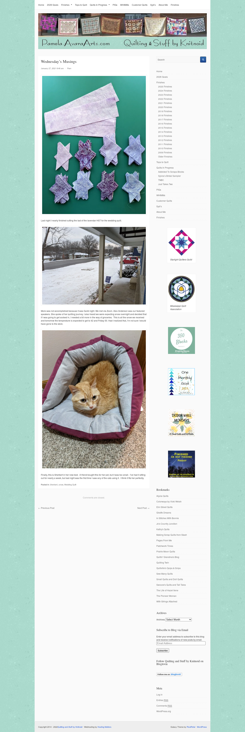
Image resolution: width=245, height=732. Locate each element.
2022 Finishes (165, 98)
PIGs (115, 4)
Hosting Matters (104, 726)
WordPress (202, 726)
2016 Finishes (165, 123)
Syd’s (153, 4)
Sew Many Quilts (164, 573)
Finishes (65, 4)
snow (61, 484)
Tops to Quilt (81, 4)
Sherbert (54, 484)
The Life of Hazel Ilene (167, 590)
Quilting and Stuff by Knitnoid (70, 726)
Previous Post (46, 507)
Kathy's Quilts (162, 529)
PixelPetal (191, 726)
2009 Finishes (165, 152)
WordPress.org (163, 711)
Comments (164, 705)
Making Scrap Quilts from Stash (171, 534)
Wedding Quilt (70, 484)
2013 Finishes (165, 135)
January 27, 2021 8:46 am (52, 68)
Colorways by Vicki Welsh (169, 501)
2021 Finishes (165, 102)
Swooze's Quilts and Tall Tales (171, 584)
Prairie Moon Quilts (165, 551)
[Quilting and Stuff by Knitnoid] (122, 48)
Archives (160, 619)
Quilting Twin (162, 562)
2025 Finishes (165, 86)
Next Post (143, 507)
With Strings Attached (166, 601)
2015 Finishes (165, 127)
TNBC (161, 179)
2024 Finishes (165, 90)
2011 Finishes (165, 144)
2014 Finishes (165, 131)
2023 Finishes (165, 94)
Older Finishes (165, 156)
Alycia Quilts (162, 495)
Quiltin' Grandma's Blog (167, 556)
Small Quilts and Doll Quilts (169, 579)
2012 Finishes (165, 139)
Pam (69, 68)
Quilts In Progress (98, 4)
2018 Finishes (165, 115)
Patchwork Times (164, 545)
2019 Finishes (165, 111)
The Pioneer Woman (166, 595)
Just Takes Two (165, 184)
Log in (159, 694)
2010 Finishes (165, 148)
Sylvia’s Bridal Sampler (169, 175)
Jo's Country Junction (166, 523)
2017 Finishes (165, 119)
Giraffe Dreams (163, 512)
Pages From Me (164, 540)
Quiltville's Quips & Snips (168, 568)
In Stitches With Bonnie (167, 518)
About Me (163, 4)
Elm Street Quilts (164, 506)
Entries (162, 700)
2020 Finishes (165, 107)
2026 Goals (52, 4)
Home (41, 4)
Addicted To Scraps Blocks (171, 171)
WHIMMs (124, 4)
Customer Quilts (139, 4)
